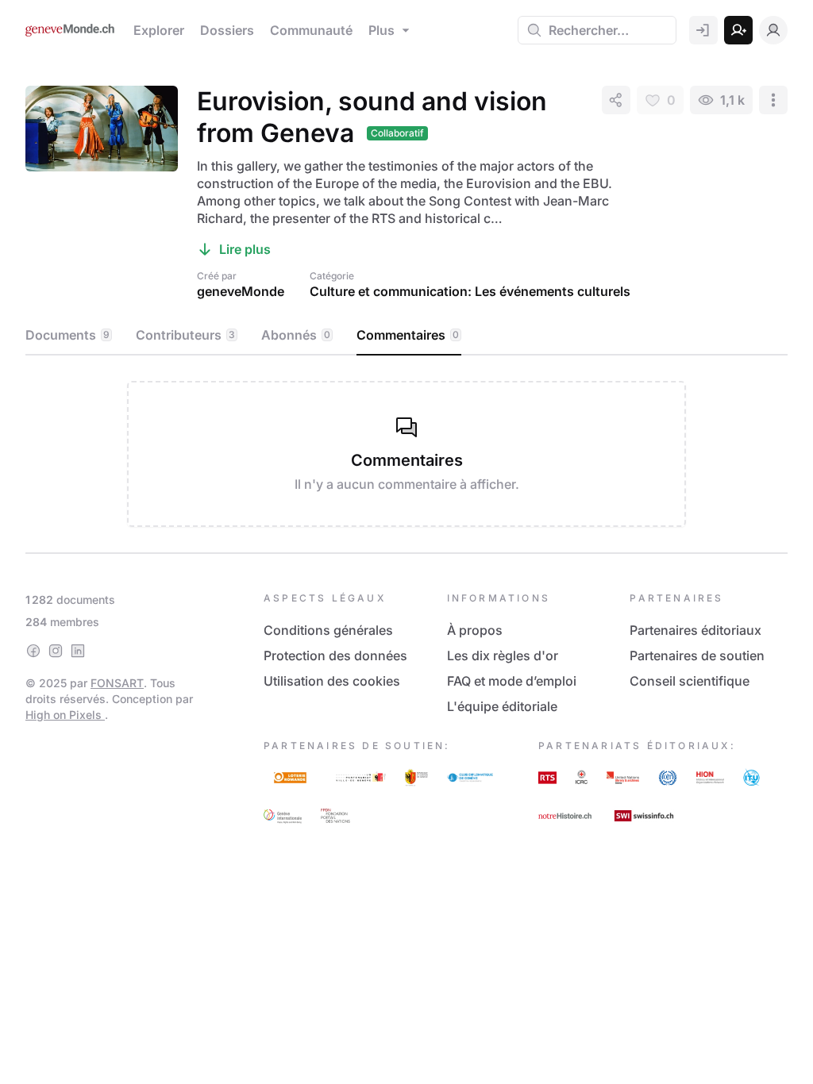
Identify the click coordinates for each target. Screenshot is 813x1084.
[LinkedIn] (78, 651)
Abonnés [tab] (295, 335)
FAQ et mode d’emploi (511, 681)
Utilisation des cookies (332, 681)
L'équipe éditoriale (502, 706)
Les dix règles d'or (502, 655)
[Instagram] (56, 651)
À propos (475, 630)
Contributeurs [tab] (185, 335)
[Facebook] (33, 651)
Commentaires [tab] (407, 335)
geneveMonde (240, 291)
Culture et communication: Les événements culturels (470, 291)
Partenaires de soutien (697, 655)
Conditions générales (328, 630)
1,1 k (732, 100)
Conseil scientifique (689, 681)
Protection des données (335, 655)
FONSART (117, 683)
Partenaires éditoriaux (695, 630)
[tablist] (406, 336)
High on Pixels (65, 714)
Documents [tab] (67, 335)
